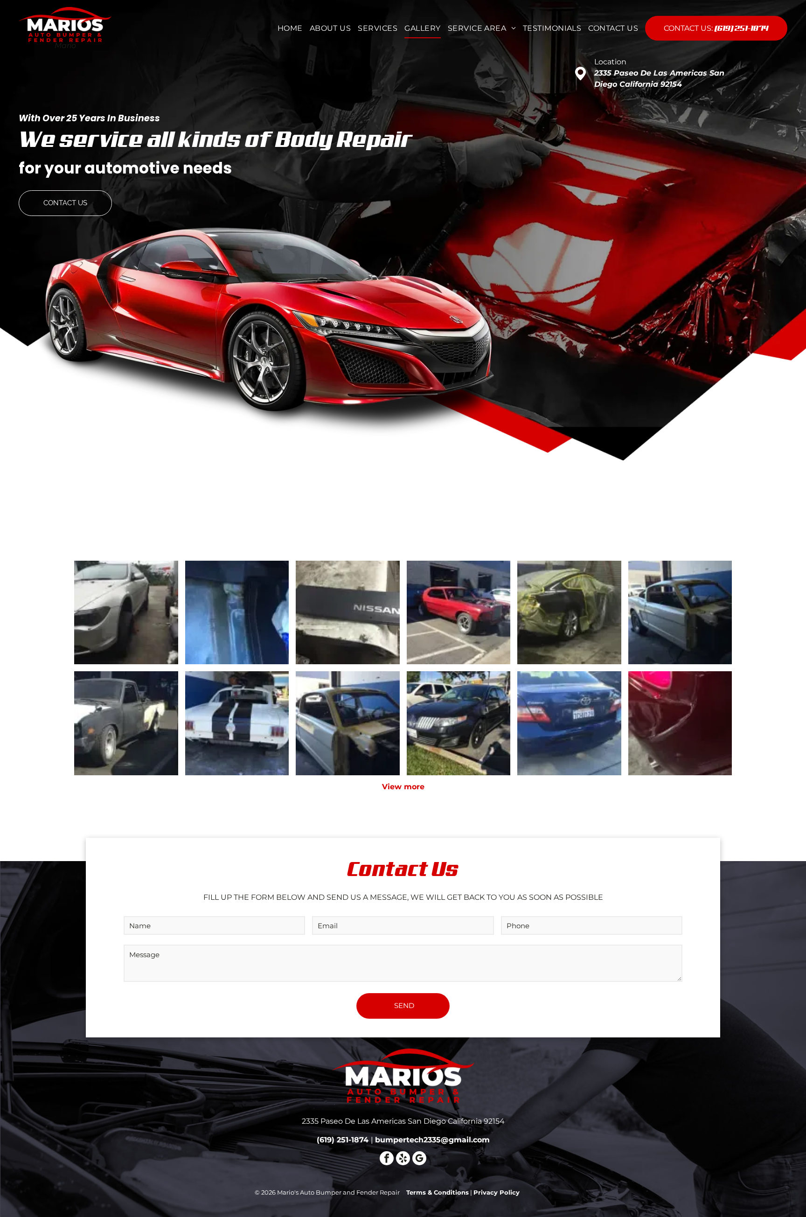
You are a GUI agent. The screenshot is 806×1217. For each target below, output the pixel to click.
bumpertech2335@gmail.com (432, 1139)
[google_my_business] (419, 1159)
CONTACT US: (688, 28)
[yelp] (403, 1159)
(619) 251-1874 (742, 28)
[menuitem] (287, 28)
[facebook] (387, 1159)
